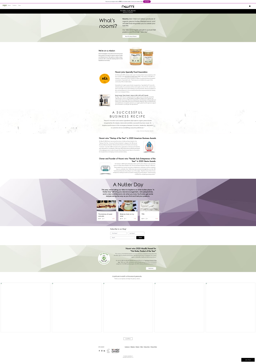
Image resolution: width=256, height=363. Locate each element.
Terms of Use (147, 347)
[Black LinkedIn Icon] (104, 351)
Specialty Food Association (131, 76)
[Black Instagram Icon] (102, 351)
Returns (137, 347)
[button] (9, 6)
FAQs (141, 347)
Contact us (127, 347)
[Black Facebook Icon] (99, 351)
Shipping (133, 347)
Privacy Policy (154, 347)
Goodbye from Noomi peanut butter (128, 11)
